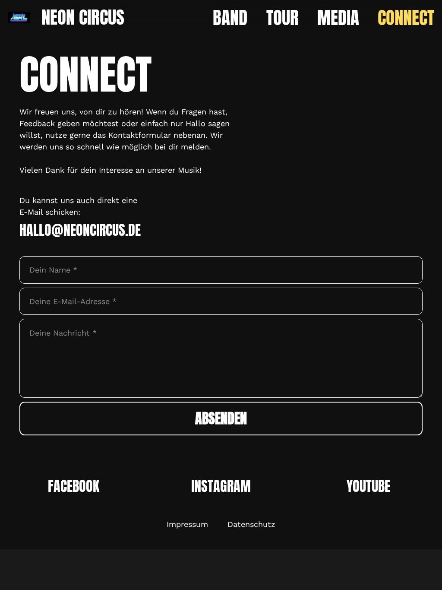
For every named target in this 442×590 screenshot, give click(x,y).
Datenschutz (251, 524)
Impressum (187, 524)
